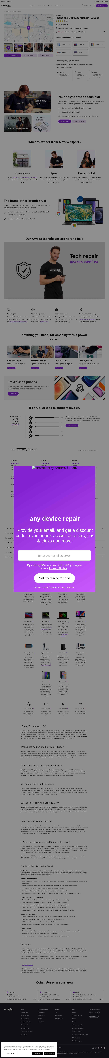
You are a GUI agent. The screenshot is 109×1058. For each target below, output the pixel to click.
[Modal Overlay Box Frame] (54, 529)
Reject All (37, 1053)
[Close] (54, 1044)
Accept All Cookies (49, 1053)
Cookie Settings (10, 1053)
